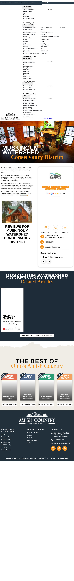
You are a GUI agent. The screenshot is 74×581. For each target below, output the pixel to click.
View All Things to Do (29, 23)
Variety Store (44, 53)
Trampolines (44, 51)
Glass (24, 43)
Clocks (25, 39)
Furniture (4, 447)
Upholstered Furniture (29, 114)
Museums (25, 15)
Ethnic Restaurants (28, 66)
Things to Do (46, 186)
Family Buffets (27, 68)
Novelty (43, 31)
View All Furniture (28, 117)
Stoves (42, 41)
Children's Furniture (28, 102)
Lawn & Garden (45, 27)
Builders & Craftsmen (28, 100)
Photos (21, 3)
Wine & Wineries (27, 78)
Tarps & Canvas (45, 45)
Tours (24, 20)
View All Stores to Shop (29, 56)
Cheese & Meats (27, 38)
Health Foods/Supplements (30, 48)
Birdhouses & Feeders (29, 34)
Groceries (25, 46)
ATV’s (24, 31)
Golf (24, 13)
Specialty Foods (45, 39)
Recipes (29, 438)
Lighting (43, 29)
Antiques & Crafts (27, 29)
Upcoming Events (32, 432)
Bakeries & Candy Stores (29, 32)
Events (15, 3)
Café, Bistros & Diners (29, 62)
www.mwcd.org (24, 195)
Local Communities (29, 3)
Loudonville (65, 186)
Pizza (24, 75)
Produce (43, 34)
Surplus (43, 43)
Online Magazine (32, 440)
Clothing (25, 41)
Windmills (62, 27)
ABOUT (37, 3)
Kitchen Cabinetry (28, 107)
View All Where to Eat (29, 81)
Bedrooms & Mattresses (29, 98)
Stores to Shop (6, 439)
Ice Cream (26, 73)
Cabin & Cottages (27, 87)
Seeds (42, 38)
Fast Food (26, 69)
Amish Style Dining (28, 61)
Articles (10, 3)
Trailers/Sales (44, 50)
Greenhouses (26, 45)
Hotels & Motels (27, 91)
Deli (24, 64)
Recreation (26, 16)
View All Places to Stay (29, 94)
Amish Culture (6, 450)
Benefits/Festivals (27, 11)
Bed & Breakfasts (27, 85)
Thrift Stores (44, 46)
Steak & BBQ (26, 76)
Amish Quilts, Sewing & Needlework (50, 36)
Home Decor (26, 50)
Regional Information (28, 18)
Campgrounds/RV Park (29, 89)
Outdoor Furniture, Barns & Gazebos (32, 110)
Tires (42, 48)
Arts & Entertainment (28, 9)
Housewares (26, 51)
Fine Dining (26, 71)
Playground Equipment (46, 32)
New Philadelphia (50, 189)
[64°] (46, 3)
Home (3, 434)
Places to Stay (55, 186)
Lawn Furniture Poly (28, 109)
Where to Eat (5, 442)
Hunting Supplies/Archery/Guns (31, 53)
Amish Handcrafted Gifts (29, 27)
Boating (25, 36)
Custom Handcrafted (28, 103)
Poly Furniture (27, 112)
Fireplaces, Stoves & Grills (30, 105)
